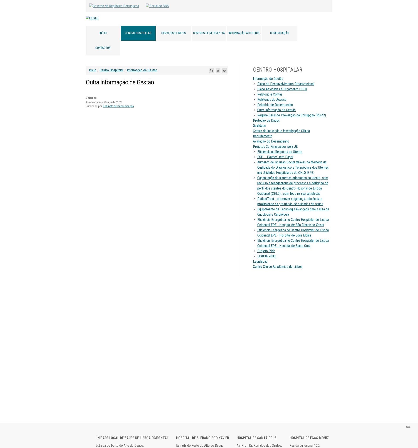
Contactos (103, 48)
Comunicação (279, 33)
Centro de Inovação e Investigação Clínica (281, 131)
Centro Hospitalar (138, 33)
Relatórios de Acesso (272, 99)
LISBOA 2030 (266, 256)
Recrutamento (262, 136)
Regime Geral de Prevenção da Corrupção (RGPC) (291, 115)
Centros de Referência (209, 33)
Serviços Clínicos (173, 33)
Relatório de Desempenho (275, 105)
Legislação (260, 261)
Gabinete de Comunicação (118, 106)
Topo (408, 426)
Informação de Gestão (142, 70)
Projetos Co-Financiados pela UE (275, 146)
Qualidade (259, 126)
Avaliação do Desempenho (271, 141)
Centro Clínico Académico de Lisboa (277, 267)
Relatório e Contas (269, 94)
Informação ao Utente (244, 33)
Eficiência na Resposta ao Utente (279, 152)
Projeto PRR (266, 251)
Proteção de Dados (266, 120)
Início (103, 33)
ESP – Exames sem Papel (275, 157)
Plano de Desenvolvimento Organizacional (285, 84)
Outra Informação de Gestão (276, 110)
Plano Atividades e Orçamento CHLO (282, 89)
